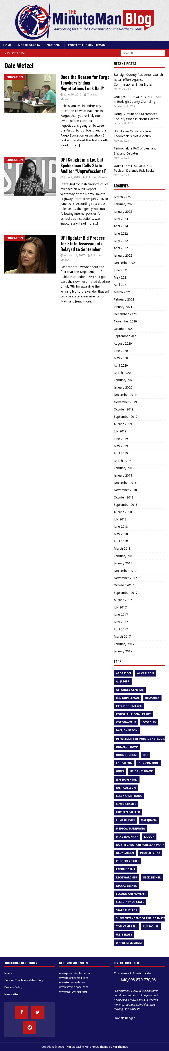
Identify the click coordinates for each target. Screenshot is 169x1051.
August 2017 (123, 600)
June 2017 (121, 614)
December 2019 (125, 394)
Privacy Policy (13, 987)
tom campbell (126, 926)
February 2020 (124, 380)
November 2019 (125, 402)
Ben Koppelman (127, 698)
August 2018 (123, 512)
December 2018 (125, 483)
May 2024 (121, 219)
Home (7, 45)
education (124, 763)
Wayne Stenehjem (129, 943)
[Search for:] (143, 53)
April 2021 (121, 285)
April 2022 (121, 248)
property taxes (127, 861)
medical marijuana (130, 828)
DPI (145, 755)
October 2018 (124, 497)
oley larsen (125, 853)
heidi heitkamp (141, 771)
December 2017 (125, 571)
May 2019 (121, 446)
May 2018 (121, 534)
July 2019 (120, 431)
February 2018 (124, 556)
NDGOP (149, 837)
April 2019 (121, 453)
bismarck (152, 698)
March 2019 (122, 461)
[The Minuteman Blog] (84, 38)
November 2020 (125, 321)
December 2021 (125, 263)
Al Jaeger (122, 681)
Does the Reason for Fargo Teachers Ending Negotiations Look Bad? (85, 83)
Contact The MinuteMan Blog (23, 980)
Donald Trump (127, 747)
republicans (125, 869)
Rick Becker (152, 877)
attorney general (129, 690)
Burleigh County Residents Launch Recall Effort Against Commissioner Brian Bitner (138, 79)
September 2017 (126, 592)
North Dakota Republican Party (140, 845)
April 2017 (121, 629)
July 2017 (120, 607)
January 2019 (123, 475)
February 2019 (124, 468)
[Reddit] (29, 1027)
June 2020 (121, 351)
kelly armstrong (129, 796)
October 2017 (124, 585)
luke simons (125, 820)
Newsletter (11, 994)
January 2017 (123, 651)
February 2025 (124, 204)
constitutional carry (133, 714)
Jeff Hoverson (126, 779)
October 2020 (124, 329)
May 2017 (121, 622)
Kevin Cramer (126, 804)
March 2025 (122, 197)
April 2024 (121, 226)
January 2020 (123, 387)
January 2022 (123, 255)
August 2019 (123, 424)
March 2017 (122, 636)
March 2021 (122, 292)
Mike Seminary (127, 837)
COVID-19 (149, 722)
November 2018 (125, 490)
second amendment (131, 894)
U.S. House (150, 926)
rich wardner (126, 877)
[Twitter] (37, 1012)
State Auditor (126, 910)
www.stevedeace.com (73, 987)
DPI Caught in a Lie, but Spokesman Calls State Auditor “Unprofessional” (84, 165)
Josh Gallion (126, 788)
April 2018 (121, 541)
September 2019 (126, 416)
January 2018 (123, 563)
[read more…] (70, 145)
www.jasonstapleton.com (75, 973)
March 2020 (122, 373)
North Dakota (29, 45)
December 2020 (125, 314)
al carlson (145, 673)
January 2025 (123, 211)
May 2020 (121, 358)
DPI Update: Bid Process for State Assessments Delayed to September (83, 243)
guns (120, 771)
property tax (150, 853)
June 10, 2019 (72, 94)
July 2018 (120, 519)
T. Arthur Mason (96, 177)
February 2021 (124, 299)
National (54, 45)
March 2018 (122, 548)
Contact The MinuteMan (86, 45)
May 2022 (121, 241)
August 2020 (123, 343)
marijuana (149, 820)
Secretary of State (130, 902)
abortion (123, 673)
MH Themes (120, 1047)
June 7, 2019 (72, 177)
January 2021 (123, 307)
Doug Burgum (126, 755)
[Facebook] (21, 1012)
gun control (148, 763)
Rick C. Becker (126, 885)
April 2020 (121, 365)
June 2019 (121, 439)
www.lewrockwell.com (73, 978)
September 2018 (126, 504)
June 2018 (121, 526)
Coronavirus (126, 722)
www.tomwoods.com (72, 982)
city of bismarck (129, 706)
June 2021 (121, 270)
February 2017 (124, 644)
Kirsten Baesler (128, 812)
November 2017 (125, 578)
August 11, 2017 (74, 255)
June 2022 (121, 233)
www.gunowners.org (73, 991)
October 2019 (124, 409)
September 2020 (126, 336)
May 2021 (121, 277)
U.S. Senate (124, 934)
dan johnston (127, 730)
